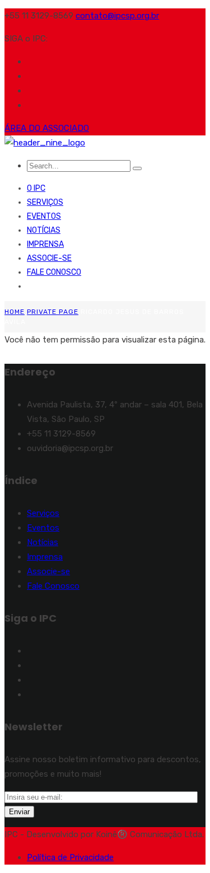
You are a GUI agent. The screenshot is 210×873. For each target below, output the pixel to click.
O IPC (36, 188)
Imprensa (45, 244)
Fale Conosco (54, 272)
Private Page (52, 312)
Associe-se (49, 258)
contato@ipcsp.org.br (117, 16)
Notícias (43, 230)
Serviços (45, 202)
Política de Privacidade (70, 857)
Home (14, 312)
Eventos (44, 216)
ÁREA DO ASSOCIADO (46, 128)
